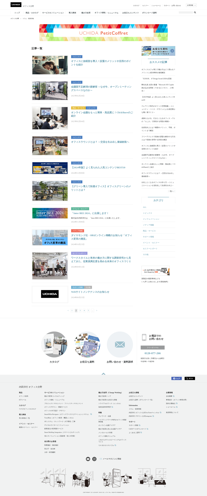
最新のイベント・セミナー (28, 427)
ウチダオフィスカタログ (27, 409)
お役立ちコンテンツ (136, 396)
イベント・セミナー (151, 243)
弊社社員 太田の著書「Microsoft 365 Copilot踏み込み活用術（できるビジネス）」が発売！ (158, 88)
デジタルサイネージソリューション (56, 425)
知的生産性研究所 (104, 407)
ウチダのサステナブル (106, 445)
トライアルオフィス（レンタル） (110, 403)
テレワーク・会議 (104, 416)
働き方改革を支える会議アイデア (110, 429)
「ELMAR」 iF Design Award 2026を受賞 (157, 79)
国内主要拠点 (170, 403)
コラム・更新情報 (135, 409)
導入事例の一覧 (24, 418)
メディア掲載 (148, 225)
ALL (144, 207)
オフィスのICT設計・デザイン (54, 410)
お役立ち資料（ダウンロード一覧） (141, 400)
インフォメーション (151, 219)
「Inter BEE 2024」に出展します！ (90, 213)
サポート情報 (148, 237)
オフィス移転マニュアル (106, 436)
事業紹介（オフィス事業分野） (177, 400)
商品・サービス (149, 231)
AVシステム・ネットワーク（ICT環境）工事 (59, 421)
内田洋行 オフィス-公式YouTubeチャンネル (144, 412)
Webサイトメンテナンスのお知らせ (90, 292)
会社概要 (169, 396)
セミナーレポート (150, 249)
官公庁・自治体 (49, 449)
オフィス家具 (23, 396)
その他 (145, 254)
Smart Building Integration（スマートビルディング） (62, 432)
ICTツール (22, 400)
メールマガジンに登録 (112, 459)
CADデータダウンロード (137, 429)
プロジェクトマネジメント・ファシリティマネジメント (63, 403)
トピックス (147, 213)
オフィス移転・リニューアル (54, 400)
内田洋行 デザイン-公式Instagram (140, 416)
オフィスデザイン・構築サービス (56, 407)
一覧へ (170, 191)
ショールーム (170, 407)
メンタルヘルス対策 (105, 432)
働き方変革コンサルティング (54, 396)
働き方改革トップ (104, 396)
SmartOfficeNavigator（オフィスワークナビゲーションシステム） (67, 414)
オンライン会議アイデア (106, 425)
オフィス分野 (28, 6)
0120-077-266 (153, 353)
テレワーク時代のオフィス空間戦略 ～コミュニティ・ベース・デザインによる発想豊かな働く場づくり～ (158, 109)
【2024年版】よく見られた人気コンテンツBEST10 (98, 167)
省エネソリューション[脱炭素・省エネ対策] (59, 436)
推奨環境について (172, 412)
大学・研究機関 (49, 452)
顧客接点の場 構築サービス (53, 428)
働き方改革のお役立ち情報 (107, 400)
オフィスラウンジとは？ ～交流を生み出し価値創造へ (100, 142)
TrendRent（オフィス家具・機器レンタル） (59, 418)
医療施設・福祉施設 (51, 445)
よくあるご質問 (134, 432)
